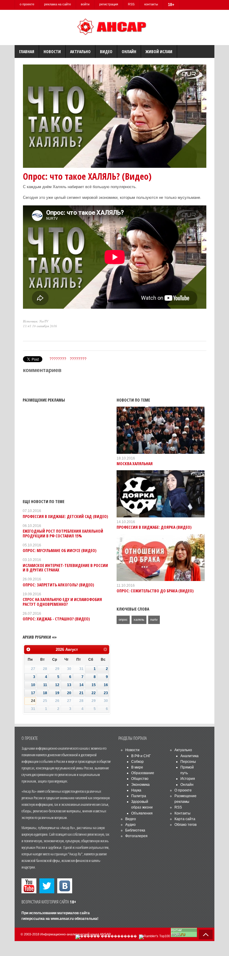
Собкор (137, 762)
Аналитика (189, 756)
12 (57, 685)
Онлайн (129, 51)
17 (33, 693)
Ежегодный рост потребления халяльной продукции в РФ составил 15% (63, 533)
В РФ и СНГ (141, 756)
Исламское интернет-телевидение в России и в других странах (65, 567)
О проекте (183, 790)
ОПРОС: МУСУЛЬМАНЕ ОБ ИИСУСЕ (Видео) (59, 550)
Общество (139, 779)
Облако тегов (185, 825)
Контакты (182, 813)
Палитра (138, 796)
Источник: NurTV (35, 321)
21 (81, 693)
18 (45, 693)
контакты (151, 4)
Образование (142, 773)
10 (33, 685)
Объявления (142, 813)
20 (69, 693)
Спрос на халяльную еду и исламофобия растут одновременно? (62, 602)
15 (94, 685)
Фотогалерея (136, 836)
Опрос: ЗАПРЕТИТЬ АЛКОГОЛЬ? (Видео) (58, 585)
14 (81, 685)
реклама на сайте (57, 4)
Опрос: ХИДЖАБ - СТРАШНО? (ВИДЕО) (56, 619)
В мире (137, 767)
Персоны (188, 762)
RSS (131, 4)
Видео (106, 51)
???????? (57, 359)
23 (106, 693)
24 (33, 701)
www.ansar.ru (62, 919)
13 (69, 685)
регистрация (108, 4)
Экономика (140, 785)
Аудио (130, 825)
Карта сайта (184, 819)
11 (45, 685)
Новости (52, 51)
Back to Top (206, 934)
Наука (136, 790)
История (187, 779)
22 (94, 693)
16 (106, 685)
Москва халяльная (135, 463)
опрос (123, 619)
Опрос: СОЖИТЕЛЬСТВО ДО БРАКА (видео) (155, 591)
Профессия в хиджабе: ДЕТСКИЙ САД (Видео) (65, 516)
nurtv (154, 619)
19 (57, 693)
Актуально (80, 51)
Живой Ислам (159, 51)
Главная (26, 51)
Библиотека (135, 830)
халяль (139, 619)
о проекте (27, 4)
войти (85, 4)
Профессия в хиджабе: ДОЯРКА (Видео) (154, 527)
